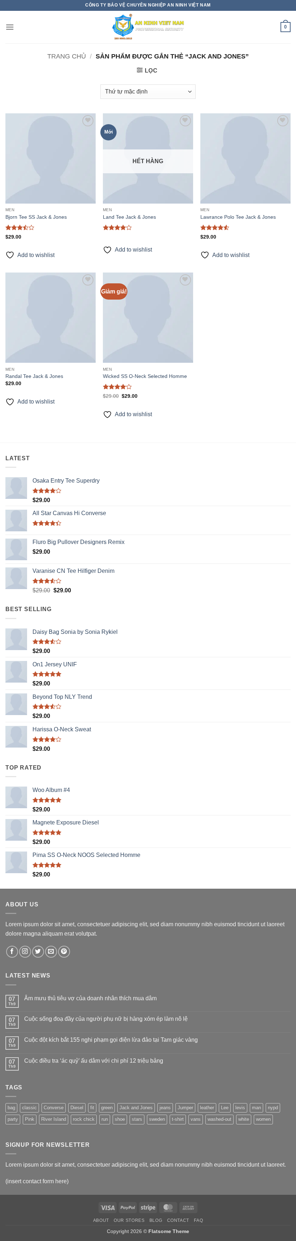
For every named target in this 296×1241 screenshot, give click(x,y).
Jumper (185, 1107)
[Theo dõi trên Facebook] (12, 952)
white (243, 1119)
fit (92, 1107)
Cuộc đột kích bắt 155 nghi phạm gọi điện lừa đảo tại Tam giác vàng (111, 1040)
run (104, 1119)
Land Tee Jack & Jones (129, 217)
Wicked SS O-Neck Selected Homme (145, 376)
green (107, 1107)
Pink (29, 1119)
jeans (165, 1107)
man (256, 1107)
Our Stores (129, 1220)
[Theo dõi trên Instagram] (25, 952)
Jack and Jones (136, 1107)
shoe (120, 1119)
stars (137, 1119)
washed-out (219, 1119)
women (263, 1119)
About (101, 1220)
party (13, 1119)
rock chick (84, 1119)
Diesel (76, 1107)
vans (196, 1119)
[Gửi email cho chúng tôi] (51, 952)
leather (207, 1107)
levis (240, 1107)
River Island (53, 1119)
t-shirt (178, 1119)
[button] (9, 27)
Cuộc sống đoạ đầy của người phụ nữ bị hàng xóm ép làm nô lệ (106, 1019)
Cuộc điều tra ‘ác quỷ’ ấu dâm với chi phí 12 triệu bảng (93, 1061)
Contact (178, 1220)
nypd (273, 1107)
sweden (157, 1119)
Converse (54, 1107)
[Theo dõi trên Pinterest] (64, 952)
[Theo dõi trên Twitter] (38, 952)
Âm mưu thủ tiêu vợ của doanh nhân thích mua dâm (90, 998)
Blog (155, 1220)
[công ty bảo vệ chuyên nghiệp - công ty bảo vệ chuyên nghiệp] (148, 27)
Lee (224, 1107)
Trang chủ (66, 56)
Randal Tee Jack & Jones (34, 376)
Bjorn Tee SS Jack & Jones (36, 217)
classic (29, 1107)
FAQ (198, 1220)
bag (11, 1107)
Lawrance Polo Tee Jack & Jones (238, 217)
